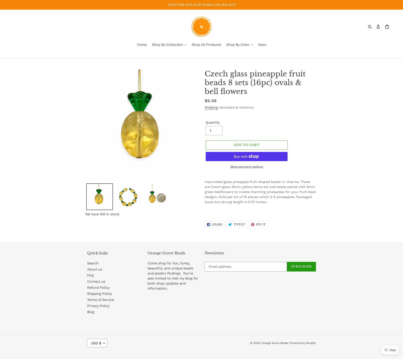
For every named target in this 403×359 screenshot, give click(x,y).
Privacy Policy (98, 306)
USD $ (96, 343)
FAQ (90, 275)
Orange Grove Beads (275, 343)
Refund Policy (98, 288)
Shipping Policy (99, 294)
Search (92, 263)
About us (94, 269)
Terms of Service (100, 300)
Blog (90, 312)
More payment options (246, 166)
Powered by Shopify (302, 343)
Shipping (211, 107)
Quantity (213, 122)
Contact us (96, 281)
